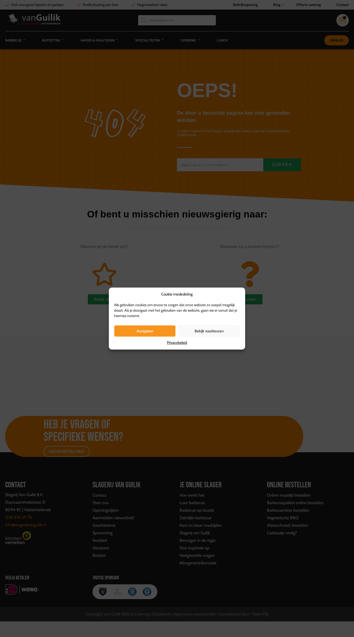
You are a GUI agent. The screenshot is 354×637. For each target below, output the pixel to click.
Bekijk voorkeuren (209, 331)
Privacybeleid (177, 342)
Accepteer (145, 331)
